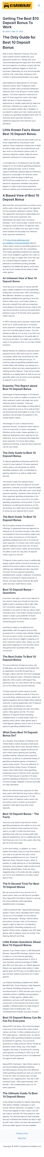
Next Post (22, 1138)
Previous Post (22, 1133)
